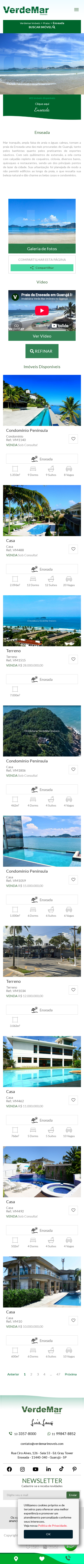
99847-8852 (64, 1434)
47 (58, 1374)
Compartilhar (44, 267)
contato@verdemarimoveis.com (42, 1443)
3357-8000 (25, 1434)
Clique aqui (42, 104)
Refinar (43, 351)
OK (48, 1534)
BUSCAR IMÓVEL (40, 27)
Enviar (73, 1495)
